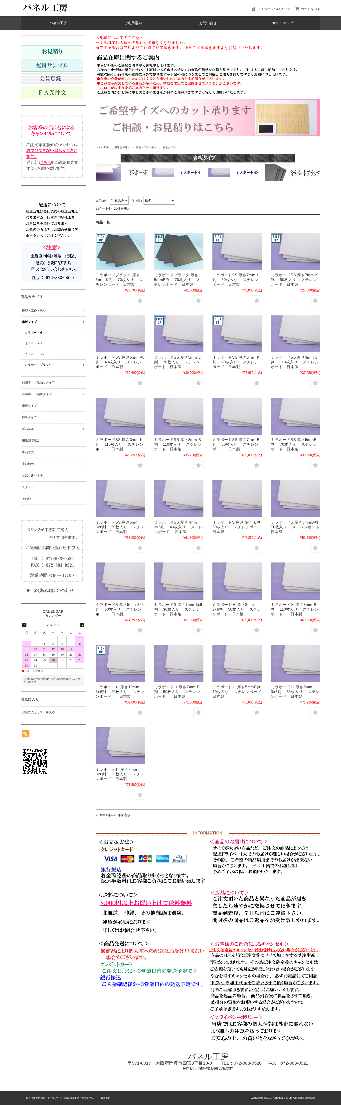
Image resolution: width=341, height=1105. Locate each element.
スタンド (28, 487)
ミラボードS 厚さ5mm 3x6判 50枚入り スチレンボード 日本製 (120, 609)
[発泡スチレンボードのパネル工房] (46, 12)
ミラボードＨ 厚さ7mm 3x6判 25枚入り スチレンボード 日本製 (120, 774)
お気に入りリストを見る (38, 712)
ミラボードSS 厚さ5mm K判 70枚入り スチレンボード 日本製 (235, 362)
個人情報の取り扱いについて (42, 1098)
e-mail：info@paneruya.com (208, 1068)
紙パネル (28, 429)
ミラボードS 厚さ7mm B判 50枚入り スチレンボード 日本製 (239, 527)
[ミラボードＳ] (237, 498)
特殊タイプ (29, 417)
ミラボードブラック (38, 365)
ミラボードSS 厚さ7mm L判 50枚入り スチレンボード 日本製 (235, 279)
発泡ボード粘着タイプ (37, 394)
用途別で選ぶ (122, 147)
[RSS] (25, 735)
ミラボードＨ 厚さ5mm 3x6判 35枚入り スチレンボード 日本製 (295, 691)
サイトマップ (282, 23)
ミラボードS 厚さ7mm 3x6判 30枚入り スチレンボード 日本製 (178, 609)
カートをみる (310, 9)
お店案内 (106, 1098)
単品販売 (28, 452)
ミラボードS (33, 343)
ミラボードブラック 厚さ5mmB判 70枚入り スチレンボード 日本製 (177, 279)
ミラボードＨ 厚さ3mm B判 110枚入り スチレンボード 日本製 (295, 609)
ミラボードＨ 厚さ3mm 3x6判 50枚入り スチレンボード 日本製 (236, 609)
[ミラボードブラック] (120, 251)
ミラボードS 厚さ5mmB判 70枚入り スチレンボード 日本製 (297, 527)
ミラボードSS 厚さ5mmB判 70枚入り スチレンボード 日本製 (294, 444)
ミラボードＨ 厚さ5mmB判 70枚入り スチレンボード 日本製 (240, 691)
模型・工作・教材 (146, 147)
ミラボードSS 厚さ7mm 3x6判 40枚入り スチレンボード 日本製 (178, 527)
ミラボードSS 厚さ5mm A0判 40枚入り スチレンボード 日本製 (120, 362)
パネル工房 (58, 23)
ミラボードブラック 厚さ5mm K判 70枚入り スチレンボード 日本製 (119, 279)
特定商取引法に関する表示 (79, 1098)
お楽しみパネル (32, 475)
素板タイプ (29, 322)
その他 (26, 498)
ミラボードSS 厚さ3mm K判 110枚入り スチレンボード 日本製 (119, 444)
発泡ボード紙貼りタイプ (38, 382)
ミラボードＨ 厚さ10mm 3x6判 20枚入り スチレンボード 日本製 (120, 691)
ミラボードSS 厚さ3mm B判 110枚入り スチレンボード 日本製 (178, 444)
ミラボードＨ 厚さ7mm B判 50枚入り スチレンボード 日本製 (177, 691)
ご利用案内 (133, 23)
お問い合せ (208, 23)
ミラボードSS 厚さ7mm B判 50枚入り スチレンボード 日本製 (235, 444)
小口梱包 (28, 464)
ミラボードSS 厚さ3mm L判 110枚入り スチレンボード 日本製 (295, 362)
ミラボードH (33, 332)
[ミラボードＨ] (237, 581)
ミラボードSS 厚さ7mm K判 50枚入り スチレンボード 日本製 (294, 279)
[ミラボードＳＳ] (237, 251)
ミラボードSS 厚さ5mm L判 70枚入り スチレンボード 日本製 (177, 362)
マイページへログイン (273, 9)
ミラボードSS (34, 354)
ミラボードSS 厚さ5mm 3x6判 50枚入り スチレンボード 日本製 (120, 527)
